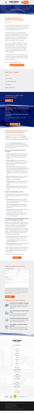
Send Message (9, 296)
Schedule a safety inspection (17, 64)
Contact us (16, 257)
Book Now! (26, 2)
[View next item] (7, 124)
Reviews (17, 359)
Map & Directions (17, 372)
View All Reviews (14, 124)
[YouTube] (19, 392)
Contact (17, 363)
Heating (17, 351)
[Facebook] (14, 392)
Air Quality (17, 353)
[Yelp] (16, 392)
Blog (17, 361)
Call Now (8, 100)
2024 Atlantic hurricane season (15, 136)
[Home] (14, 2)
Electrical (17, 355)
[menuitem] (17, 75)
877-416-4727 (17, 345)
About (17, 357)
